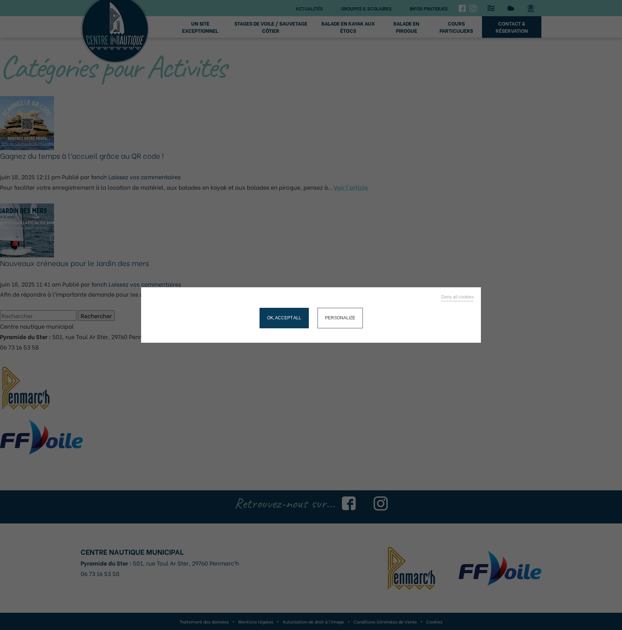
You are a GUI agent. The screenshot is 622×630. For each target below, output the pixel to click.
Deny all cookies (457, 297)
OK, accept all (284, 317)
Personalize (340, 317)
